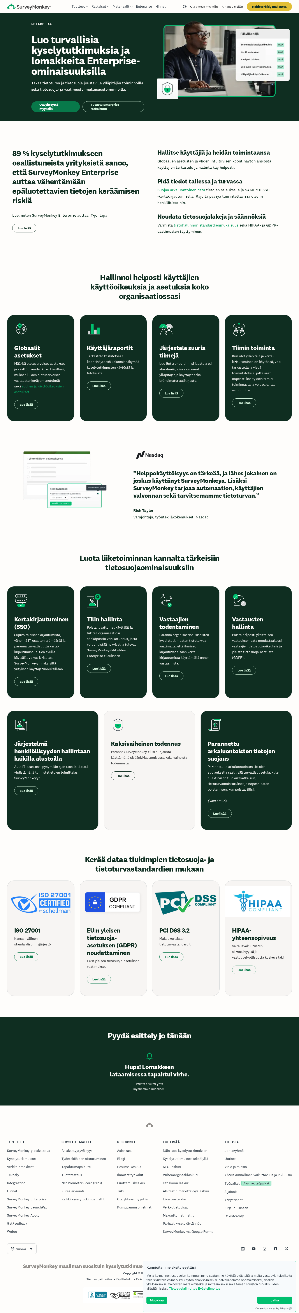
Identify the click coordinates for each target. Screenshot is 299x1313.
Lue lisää (24, 228)
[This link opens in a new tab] (242, 1248)
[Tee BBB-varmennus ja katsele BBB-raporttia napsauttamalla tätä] (97, 1297)
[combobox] (22, 1248)
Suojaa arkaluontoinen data (181, 189)
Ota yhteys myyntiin (204, 7)
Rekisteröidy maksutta (269, 7)
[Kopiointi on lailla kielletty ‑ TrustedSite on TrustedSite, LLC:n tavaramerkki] (141, 1297)
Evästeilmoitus (209, 1288)
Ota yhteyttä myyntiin (48, 107)
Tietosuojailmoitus (183, 1288)
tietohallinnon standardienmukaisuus (206, 225)
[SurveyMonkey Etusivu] (29, 7)
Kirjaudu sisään (232, 7)
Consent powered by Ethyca (271, 1308)
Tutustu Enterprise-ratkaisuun (105, 107)
